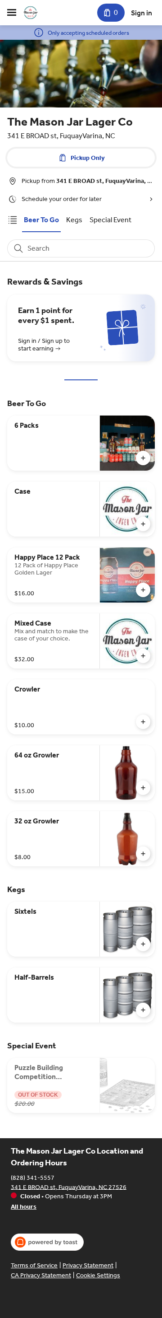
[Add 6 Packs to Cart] (143, 458)
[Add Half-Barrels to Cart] (143, 1010)
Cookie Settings (98, 1275)
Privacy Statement (88, 1265)
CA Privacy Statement (41, 1275)
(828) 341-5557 (32, 1177)
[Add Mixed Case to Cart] (143, 656)
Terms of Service (34, 1265)
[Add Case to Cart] (143, 524)
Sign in (141, 13)
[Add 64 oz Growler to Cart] (143, 788)
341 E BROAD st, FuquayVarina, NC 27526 (68, 1187)
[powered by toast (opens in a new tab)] (47, 1242)
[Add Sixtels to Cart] (143, 944)
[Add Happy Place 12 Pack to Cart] (143, 590)
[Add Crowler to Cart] (143, 722)
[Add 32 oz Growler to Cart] (143, 853)
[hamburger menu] (11, 13)
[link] (41, 220)
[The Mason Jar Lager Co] (30, 12)
